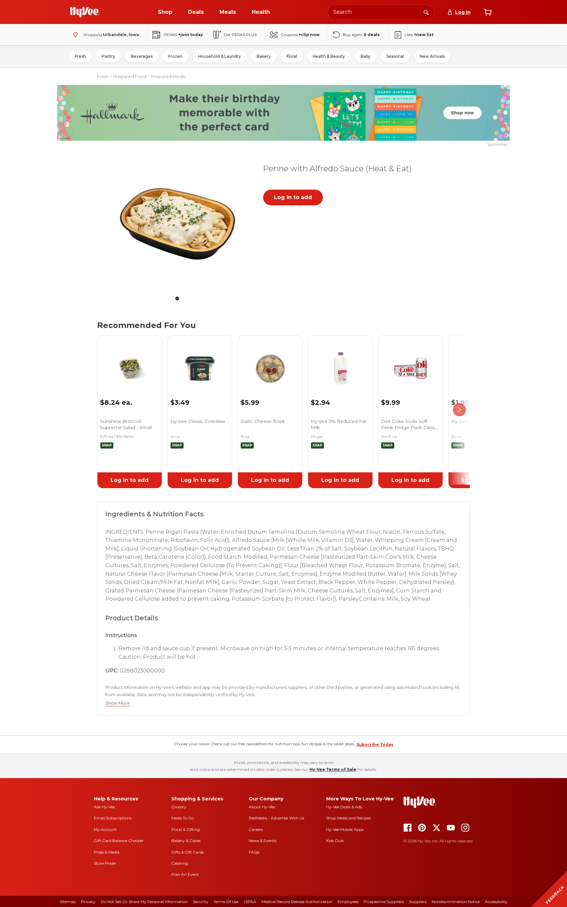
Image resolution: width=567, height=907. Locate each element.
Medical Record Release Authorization (297, 901)
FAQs (254, 852)
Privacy (88, 901)
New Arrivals (432, 56)
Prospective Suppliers (384, 901)
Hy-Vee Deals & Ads (344, 806)
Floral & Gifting (185, 829)
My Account (105, 829)
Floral (291, 56)
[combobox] (381, 12)
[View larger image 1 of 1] (177, 223)
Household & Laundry (219, 56)
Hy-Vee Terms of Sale (332, 769)
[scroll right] (459, 410)
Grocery (178, 806)
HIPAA (250, 901)
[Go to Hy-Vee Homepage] (85, 12)
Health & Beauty (329, 56)
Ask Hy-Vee (104, 806)
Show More (117, 703)
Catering (179, 863)
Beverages (142, 56)
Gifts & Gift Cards (187, 852)
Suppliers (418, 901)
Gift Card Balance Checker (119, 840)
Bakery (264, 56)
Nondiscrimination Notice (456, 901)
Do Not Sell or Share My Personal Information (144, 901)
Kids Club (335, 840)
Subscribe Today (374, 744)
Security (200, 901)
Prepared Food (129, 76)
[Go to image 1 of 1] (177, 298)
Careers (256, 829)
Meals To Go (182, 817)
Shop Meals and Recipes (348, 817)
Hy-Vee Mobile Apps (345, 829)
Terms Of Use (226, 901)
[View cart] (487, 12)
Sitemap (68, 901)
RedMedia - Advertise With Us (276, 817)
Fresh (80, 56)
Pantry (108, 56)
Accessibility (496, 901)
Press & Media (106, 852)
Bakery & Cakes (185, 840)
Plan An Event (185, 874)
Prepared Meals (168, 76)
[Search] (426, 11)
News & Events (262, 840)
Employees (348, 901)
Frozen (175, 56)
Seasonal (395, 56)
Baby (365, 56)
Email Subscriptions (113, 817)
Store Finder (105, 863)
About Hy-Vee (262, 806)
